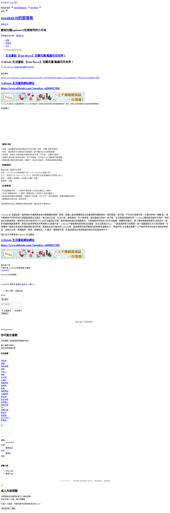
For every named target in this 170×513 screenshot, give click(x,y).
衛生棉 (3, 397)
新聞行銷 (4, 410)
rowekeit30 (5, 270)
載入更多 (5, 299)
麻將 (3, 369)
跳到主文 (4, 24)
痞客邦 (18, 284)
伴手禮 (3, 377)
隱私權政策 (98, 481)
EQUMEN (5, 418)
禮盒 (3, 375)
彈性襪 (3, 361)
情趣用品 (4, 383)
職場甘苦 (20, 36)
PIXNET (67, 481)
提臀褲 (3, 420)
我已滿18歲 (5, 508)
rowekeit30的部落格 (17, 18)
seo (2, 407)
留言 (23, 284)
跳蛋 (3, 388)
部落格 (8, 43)
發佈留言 (5, 313)
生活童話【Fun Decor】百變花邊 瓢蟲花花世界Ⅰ (36, 55)
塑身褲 (3, 415)
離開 (13, 508)
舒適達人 (4, 402)
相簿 (7, 40)
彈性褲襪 (4, 366)
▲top (3, 295)
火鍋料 (3, 380)
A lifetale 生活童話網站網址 (18, 83)
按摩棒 (3, 386)
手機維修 (4, 394)
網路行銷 (4, 405)
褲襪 (3, 363)
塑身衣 (3, 413)
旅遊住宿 (19, 291)
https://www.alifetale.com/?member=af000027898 (30, 88)
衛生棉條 (4, 399)
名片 (7, 46)
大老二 (3, 372)
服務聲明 (107, 481)
